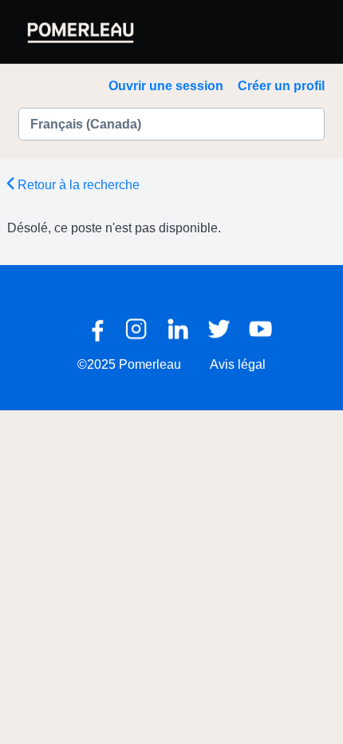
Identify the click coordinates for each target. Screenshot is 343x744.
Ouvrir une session (165, 86)
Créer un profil (281, 86)
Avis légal (238, 364)
